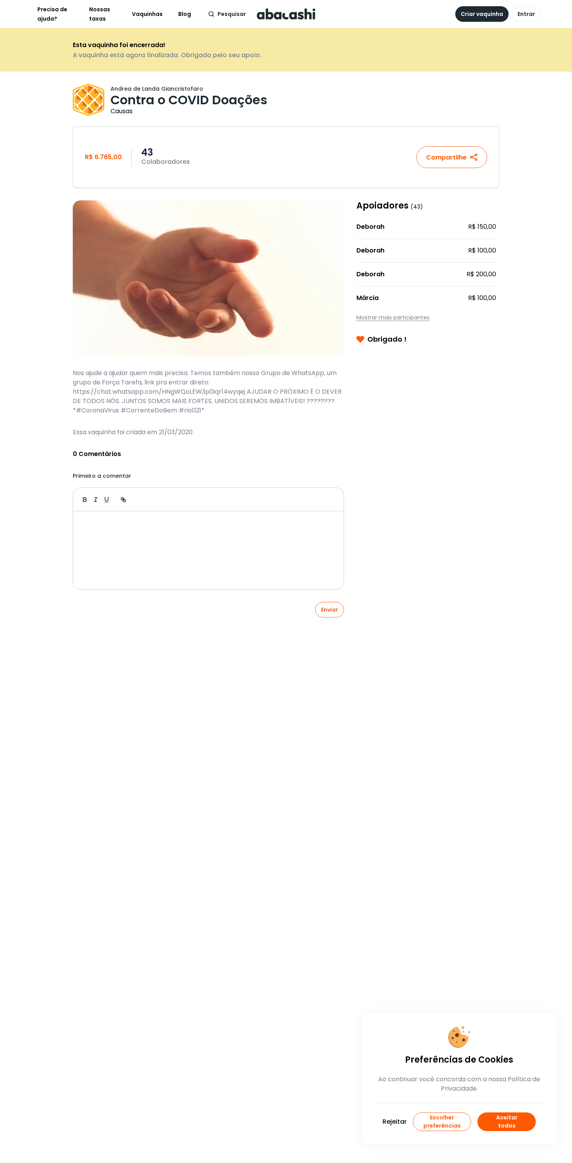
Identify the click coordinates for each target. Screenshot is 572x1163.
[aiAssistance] (330, 499)
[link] (123, 499)
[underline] (106, 499)
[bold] (84, 499)
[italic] (95, 499)
